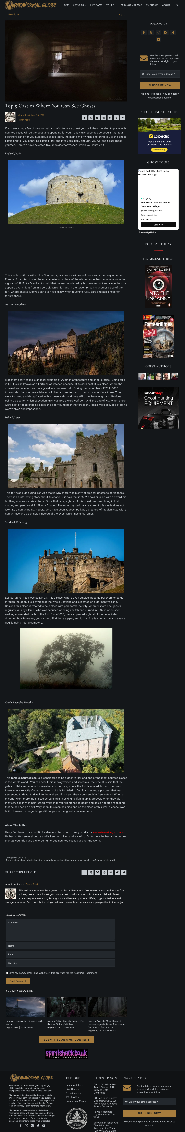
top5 (94, 860)
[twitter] (26, 1125)
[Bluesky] (97, 118)
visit (106, 860)
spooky (87, 860)
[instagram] (32, 1125)
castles (15, 860)
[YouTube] (158, 39)
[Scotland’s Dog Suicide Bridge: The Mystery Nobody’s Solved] (66, 998)
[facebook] (20, 1125)
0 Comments (27, 1027)
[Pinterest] (122, 118)
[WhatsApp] (110, 118)
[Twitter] (151, 32)
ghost (22, 860)
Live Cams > (73, 1089)
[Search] (177, 5)
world (112, 860)
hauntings (65, 860)
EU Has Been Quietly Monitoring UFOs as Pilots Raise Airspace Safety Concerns (105, 1102)
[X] (91, 118)
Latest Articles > (75, 1085)
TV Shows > (72, 1097)
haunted (38, 860)
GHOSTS (22, 857)
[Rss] (165, 32)
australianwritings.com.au (109, 832)
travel (100, 860)
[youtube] (43, 1125)
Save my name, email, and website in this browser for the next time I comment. (53, 972)
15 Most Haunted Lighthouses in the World (25, 1022)
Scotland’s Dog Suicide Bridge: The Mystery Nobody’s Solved (65, 1022)
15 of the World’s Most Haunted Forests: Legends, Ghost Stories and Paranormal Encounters (106, 1024)
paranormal (76, 860)
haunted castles (51, 860)
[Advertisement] (66, 250)
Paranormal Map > (76, 1101)
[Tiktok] (173, 32)
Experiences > (74, 1093)
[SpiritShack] (66, 1054)
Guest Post (24, 115)
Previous (14, 14)
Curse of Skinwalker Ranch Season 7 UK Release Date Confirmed (105, 1088)
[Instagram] (158, 32)
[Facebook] (84, 118)
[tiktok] (38, 1125)
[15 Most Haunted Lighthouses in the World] (25, 998)
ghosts (30, 860)
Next (122, 14)
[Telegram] (116, 118)
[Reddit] (103, 118)
